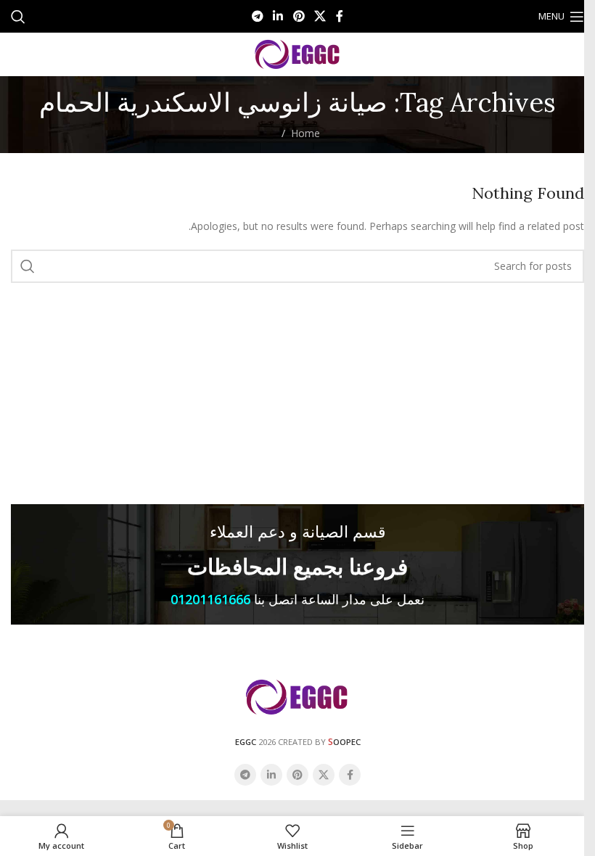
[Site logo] (298, 53)
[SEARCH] (27, 266)
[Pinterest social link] (298, 16)
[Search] (18, 16)
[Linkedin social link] (278, 16)
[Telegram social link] (257, 16)
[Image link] (297, 696)
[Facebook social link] (339, 16)
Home (305, 133)
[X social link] (319, 16)
